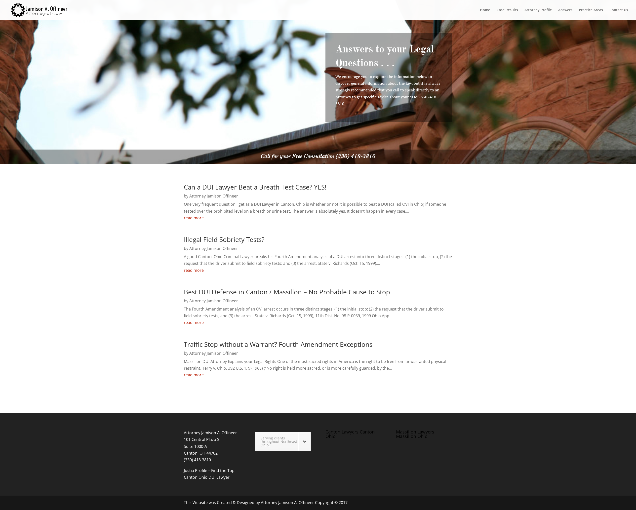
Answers (565, 10)
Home (485, 10)
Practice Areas (591, 10)
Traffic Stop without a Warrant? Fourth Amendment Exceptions (278, 344)
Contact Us (618, 10)
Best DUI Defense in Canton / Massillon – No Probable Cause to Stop (287, 291)
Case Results (507, 10)
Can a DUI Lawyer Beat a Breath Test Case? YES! (255, 187)
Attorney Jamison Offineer (213, 196)
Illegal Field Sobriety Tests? (224, 239)
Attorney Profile (538, 10)
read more (194, 218)
